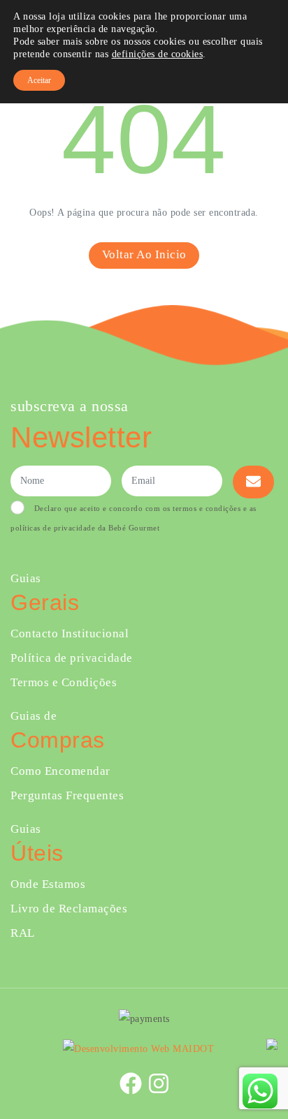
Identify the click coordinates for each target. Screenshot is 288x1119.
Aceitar (39, 80)
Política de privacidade (71, 658)
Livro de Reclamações (68, 908)
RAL (22, 933)
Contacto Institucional (69, 633)
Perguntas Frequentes (67, 795)
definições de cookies (157, 54)
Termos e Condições (63, 682)
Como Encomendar (60, 771)
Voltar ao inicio (144, 254)
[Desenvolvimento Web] (138, 1048)
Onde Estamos (47, 884)
